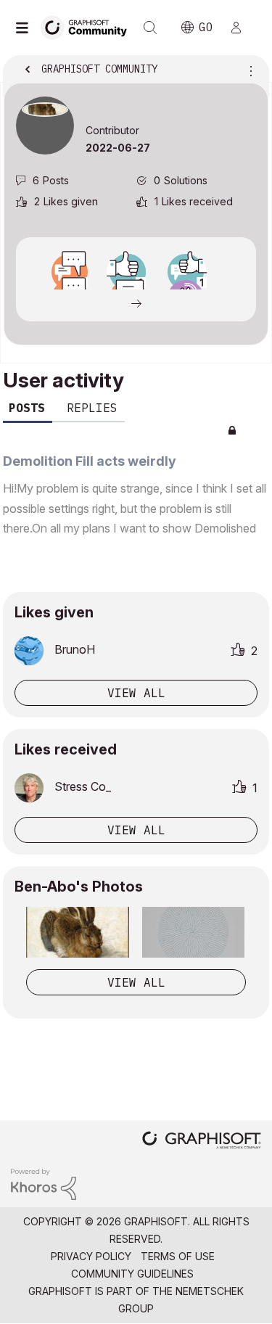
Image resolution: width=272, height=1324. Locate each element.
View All (136, 982)
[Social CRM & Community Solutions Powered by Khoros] (43, 1183)
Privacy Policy (91, 1256)
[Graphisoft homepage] (201, 1141)
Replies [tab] (92, 407)
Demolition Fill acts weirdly (89, 461)
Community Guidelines (132, 1273)
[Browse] (25, 27)
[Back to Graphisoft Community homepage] (88, 26)
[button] (77, 932)
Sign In (242, 28)
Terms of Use (178, 1256)
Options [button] (248, 70)
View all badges (136, 302)
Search (150, 27)
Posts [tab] (27, 407)
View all (136, 693)
